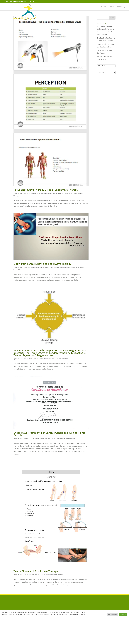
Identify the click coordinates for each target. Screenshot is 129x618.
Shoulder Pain (63, 359)
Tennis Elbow (18, 270)
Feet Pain (50, 439)
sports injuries (67, 267)
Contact (119, 7)
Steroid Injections (78, 267)
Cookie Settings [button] (112, 614)
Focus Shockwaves (47, 575)
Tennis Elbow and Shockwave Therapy (36, 571)
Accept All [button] (123, 614)
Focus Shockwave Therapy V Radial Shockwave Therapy (46, 189)
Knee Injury (64, 439)
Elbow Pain (47, 193)
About (111, 7)
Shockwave (71, 439)
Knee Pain (72, 193)
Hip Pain (57, 439)
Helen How (18, 193)
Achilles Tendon (38, 193)
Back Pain (36, 439)
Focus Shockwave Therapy (60, 193)
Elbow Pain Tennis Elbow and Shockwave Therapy (42, 263)
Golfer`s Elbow (44, 267)
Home (103, 7)
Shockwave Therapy (56, 267)
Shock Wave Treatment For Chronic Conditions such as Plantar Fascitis (50, 434)
